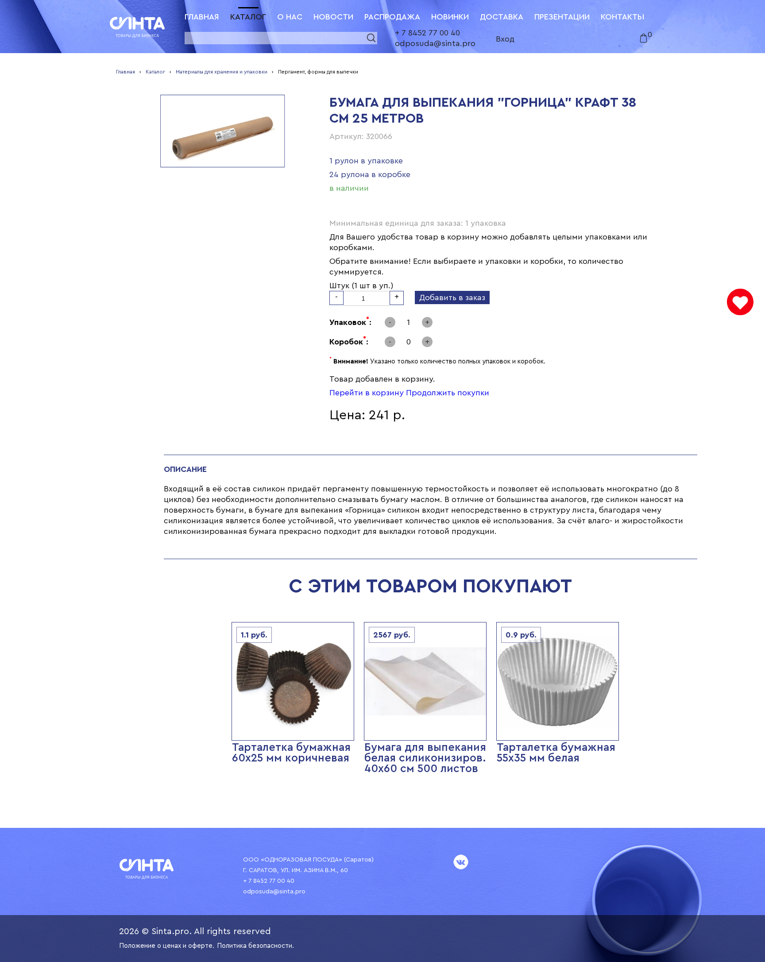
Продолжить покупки (447, 393)
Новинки (450, 17)
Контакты (622, 17)
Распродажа (392, 17)
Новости (333, 17)
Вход (505, 39)
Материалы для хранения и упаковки (221, 71)
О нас (289, 17)
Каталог (248, 17)
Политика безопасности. (255, 946)
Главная (202, 17)
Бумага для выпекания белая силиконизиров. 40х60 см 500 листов (425, 758)
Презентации (562, 17)
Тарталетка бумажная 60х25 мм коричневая (291, 753)
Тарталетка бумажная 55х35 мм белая (556, 753)
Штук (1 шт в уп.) (361, 286)
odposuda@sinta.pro (435, 43)
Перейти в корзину (366, 393)
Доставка (501, 17)
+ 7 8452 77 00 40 (427, 33)
